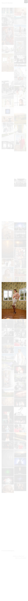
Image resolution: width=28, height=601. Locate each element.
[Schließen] (26, 1)
